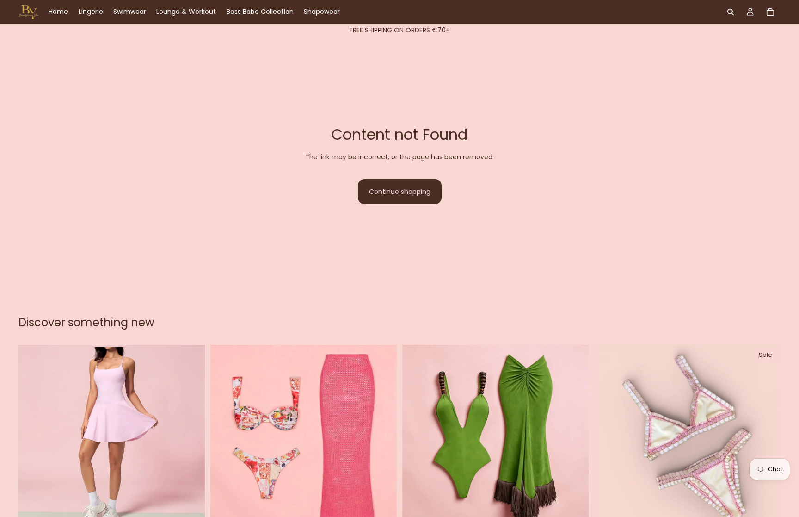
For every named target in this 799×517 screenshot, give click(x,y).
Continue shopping (399, 191)
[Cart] (770, 12)
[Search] (730, 12)
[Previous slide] (32, 438)
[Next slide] (191, 438)
